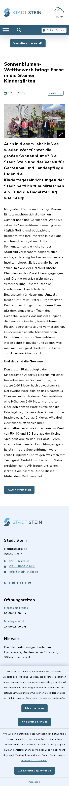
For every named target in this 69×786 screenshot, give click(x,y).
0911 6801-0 (19, 561)
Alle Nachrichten (19, 490)
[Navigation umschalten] (6, 30)
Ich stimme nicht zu (34, 722)
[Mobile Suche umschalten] (19, 30)
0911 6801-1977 (22, 566)
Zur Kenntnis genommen (34, 770)
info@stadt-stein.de (23, 572)
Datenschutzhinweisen (39, 698)
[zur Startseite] (22, 12)
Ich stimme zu (34, 708)
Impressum (34, 781)
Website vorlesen (25, 43)
